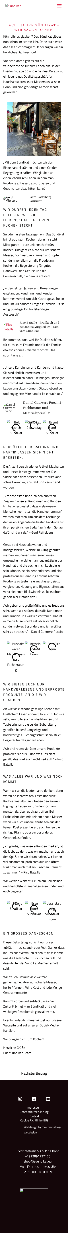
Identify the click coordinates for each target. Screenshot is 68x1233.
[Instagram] (20, 1099)
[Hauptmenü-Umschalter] (59, 6)
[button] (10, 427)
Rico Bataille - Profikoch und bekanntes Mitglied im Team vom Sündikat (39, 326)
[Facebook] (34, 1099)
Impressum (34, 1107)
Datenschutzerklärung (34, 1112)
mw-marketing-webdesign (42, 1129)
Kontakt (34, 1116)
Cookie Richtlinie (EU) (34, 1120)
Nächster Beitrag (34, 1074)
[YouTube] (48, 1099)
